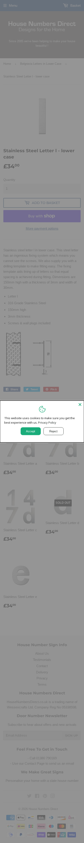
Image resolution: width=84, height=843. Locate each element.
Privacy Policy (47, 422)
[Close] (80, 404)
